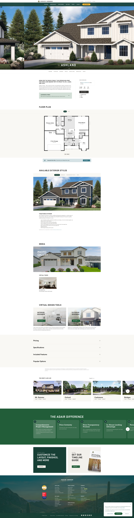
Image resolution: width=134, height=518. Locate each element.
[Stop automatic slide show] (1, 7)
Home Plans (57, 487)
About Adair (83, 487)
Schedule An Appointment (85, 499)
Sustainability (57, 503)
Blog (68, 496)
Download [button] (75, 466)
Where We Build (53, 4)
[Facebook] (81, 515)
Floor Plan (56, 71)
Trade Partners (83, 491)
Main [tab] (65, 111)
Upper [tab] (69, 111)
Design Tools (78, 71)
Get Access (41, 320)
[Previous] (6, 391)
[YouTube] (91, 515)
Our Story (56, 498)
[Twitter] (85, 515)
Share (82, 97)
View (40, 266)
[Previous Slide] (2, 36)
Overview (50, 71)
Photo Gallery (57, 488)
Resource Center (71, 495)
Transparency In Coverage (73, 515)
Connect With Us (84, 498)
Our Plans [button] (46, 4)
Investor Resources (71, 490)
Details (84, 71)
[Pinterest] (83, 515)
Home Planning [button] (61, 4)
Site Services (70, 491)
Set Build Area (88, 1)
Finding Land (70, 488)
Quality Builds (57, 500)
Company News (83, 490)
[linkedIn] (89, 515)
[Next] (128, 429)
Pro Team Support (58, 504)
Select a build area (85, 82)
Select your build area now (57, 229)
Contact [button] (78, 4)
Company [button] (81, 1)
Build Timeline (70, 487)
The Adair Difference (58, 499)
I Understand (118, 513)
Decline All (127, 513)
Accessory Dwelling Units (59, 492)
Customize (86, 160)
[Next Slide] (131, 36)
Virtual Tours (72, 71)
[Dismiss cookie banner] (130, 504)
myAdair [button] (93, 1)
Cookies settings (110, 513)
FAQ (68, 499)
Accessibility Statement (60, 515)
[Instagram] (87, 515)
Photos (66, 71)
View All (90, 378)
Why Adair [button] (68, 4)
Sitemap (66, 515)
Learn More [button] (41, 466)
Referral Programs (84, 492)
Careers (82, 488)
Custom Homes (57, 491)
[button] (68, 95)
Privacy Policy (52, 515)
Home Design (70, 492)
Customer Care (83, 500)
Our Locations (70, 504)
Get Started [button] (86, 4)
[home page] (45, 1)
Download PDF (83, 94)
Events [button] (73, 4)
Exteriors (61, 71)
